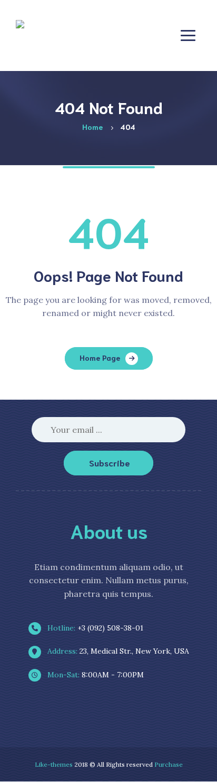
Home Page (100, 357)
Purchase (168, 764)
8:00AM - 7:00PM (94, 674)
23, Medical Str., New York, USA (117, 651)
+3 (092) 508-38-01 (94, 628)
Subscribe (109, 462)
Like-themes (54, 764)
